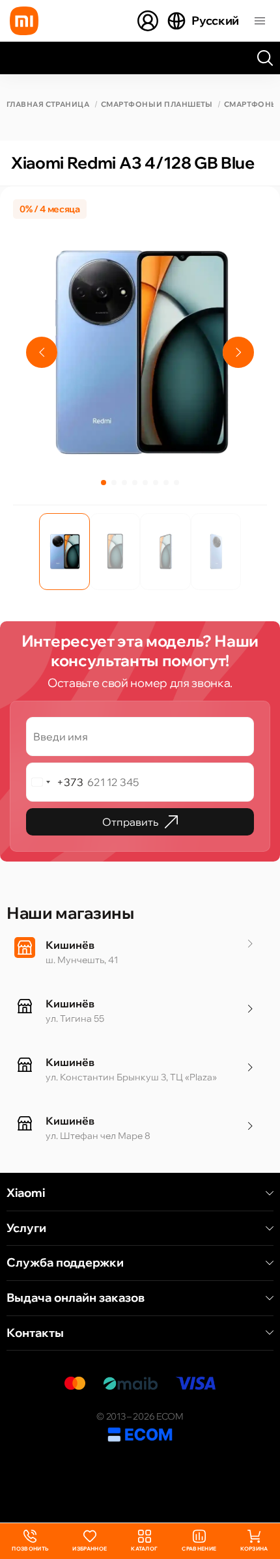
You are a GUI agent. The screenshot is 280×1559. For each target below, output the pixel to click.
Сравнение (199, 1548)
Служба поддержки (65, 1263)
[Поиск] (265, 58)
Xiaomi (26, 1193)
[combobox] (55, 782)
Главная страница (48, 104)
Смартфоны (251, 104)
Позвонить (30, 1541)
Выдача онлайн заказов (76, 1298)
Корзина (254, 1548)
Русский (215, 20)
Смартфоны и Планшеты (156, 104)
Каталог (144, 1548)
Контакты (35, 1333)
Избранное (89, 1548)
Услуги (26, 1228)
